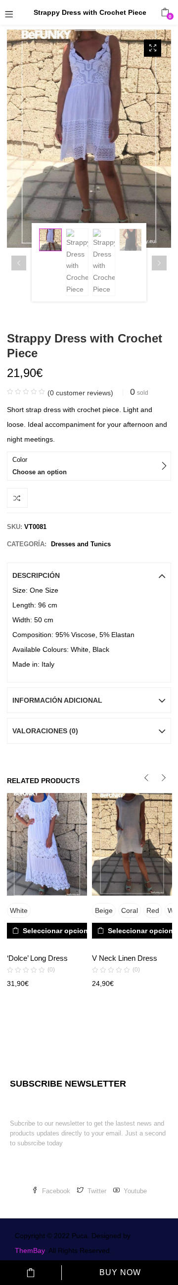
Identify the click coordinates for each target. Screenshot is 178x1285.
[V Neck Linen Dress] (132, 844)
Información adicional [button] (57, 700)
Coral (129, 910)
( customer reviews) (80, 393)
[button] (165, 12)
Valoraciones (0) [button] (45, 731)
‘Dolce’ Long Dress (37, 958)
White (19, 910)
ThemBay (30, 1250)
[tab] (89, 575)
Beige (104, 910)
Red (152, 910)
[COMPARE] (17, 498)
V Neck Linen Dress (124, 958)
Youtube (135, 1191)
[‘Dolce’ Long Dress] (47, 844)
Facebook (56, 1191)
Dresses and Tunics (81, 544)
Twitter (97, 1191)
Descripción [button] (36, 575)
